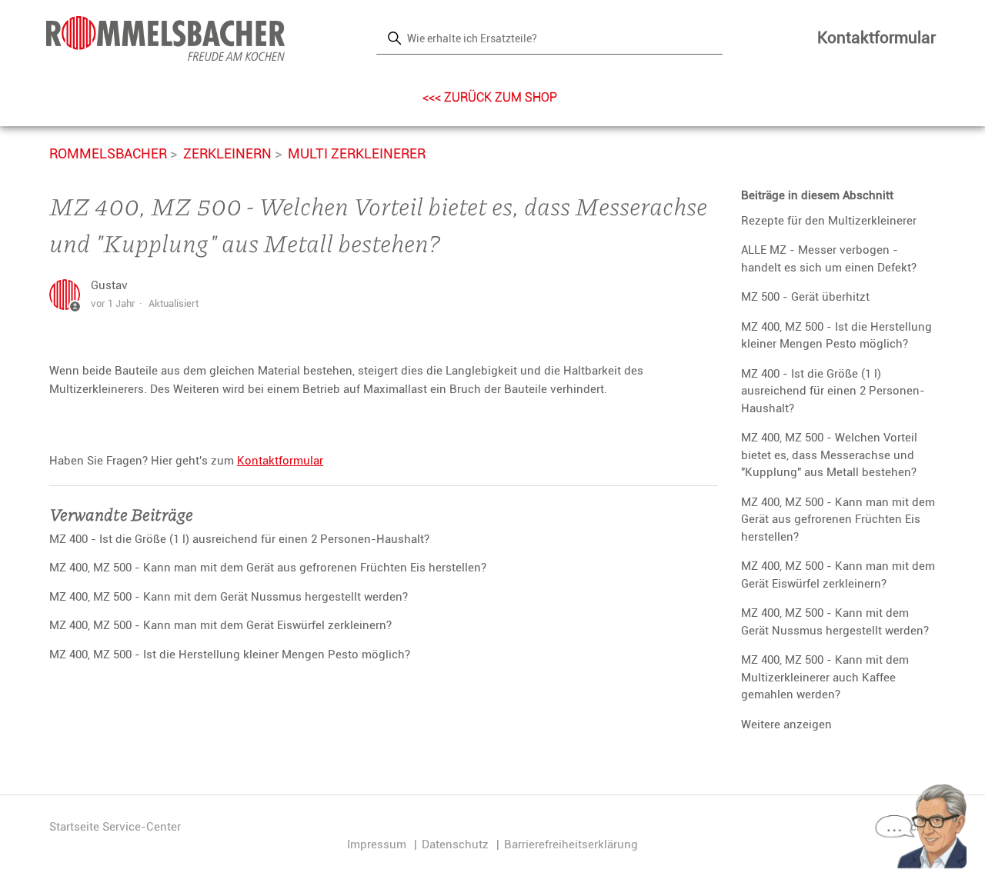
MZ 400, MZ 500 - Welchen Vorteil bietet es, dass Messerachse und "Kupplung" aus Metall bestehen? (829, 455)
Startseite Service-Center (115, 827)
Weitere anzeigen (786, 724)
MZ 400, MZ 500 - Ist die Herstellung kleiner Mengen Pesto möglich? (836, 335)
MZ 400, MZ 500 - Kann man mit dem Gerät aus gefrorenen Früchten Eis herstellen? (838, 519)
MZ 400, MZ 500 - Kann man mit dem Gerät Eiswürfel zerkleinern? (838, 575)
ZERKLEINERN (227, 153)
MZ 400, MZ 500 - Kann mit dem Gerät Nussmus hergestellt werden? (835, 622)
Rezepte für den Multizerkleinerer (829, 221)
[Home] (165, 39)
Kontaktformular (876, 37)
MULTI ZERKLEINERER (357, 153)
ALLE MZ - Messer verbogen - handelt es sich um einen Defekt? (829, 259)
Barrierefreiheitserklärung (571, 844)
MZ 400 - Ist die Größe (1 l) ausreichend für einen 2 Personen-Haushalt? (833, 391)
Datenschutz (455, 844)
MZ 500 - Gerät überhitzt (805, 297)
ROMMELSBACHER (108, 153)
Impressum (376, 844)
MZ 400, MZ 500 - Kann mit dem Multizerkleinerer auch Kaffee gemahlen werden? (825, 677)
